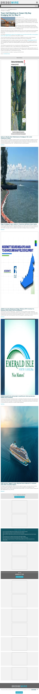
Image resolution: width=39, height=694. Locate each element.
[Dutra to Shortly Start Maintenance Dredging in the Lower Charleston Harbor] (19, 98)
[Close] (37, 689)
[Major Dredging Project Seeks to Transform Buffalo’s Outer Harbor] (19, 185)
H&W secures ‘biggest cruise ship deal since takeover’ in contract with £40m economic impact (18, 484)
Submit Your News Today (19, 496)
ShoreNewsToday (7, 53)
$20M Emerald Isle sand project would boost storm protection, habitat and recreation (18, 396)
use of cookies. (33, 689)
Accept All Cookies (19, 692)
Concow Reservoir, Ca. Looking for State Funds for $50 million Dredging (14, 536)
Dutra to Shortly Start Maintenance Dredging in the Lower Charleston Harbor (16, 137)
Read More (2, 144)
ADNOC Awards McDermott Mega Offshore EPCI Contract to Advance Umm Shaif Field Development (17, 309)
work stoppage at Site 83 (32, 40)
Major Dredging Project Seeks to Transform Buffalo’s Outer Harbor (19, 224)
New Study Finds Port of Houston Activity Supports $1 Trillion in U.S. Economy (15, 537)
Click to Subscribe (19, 576)
